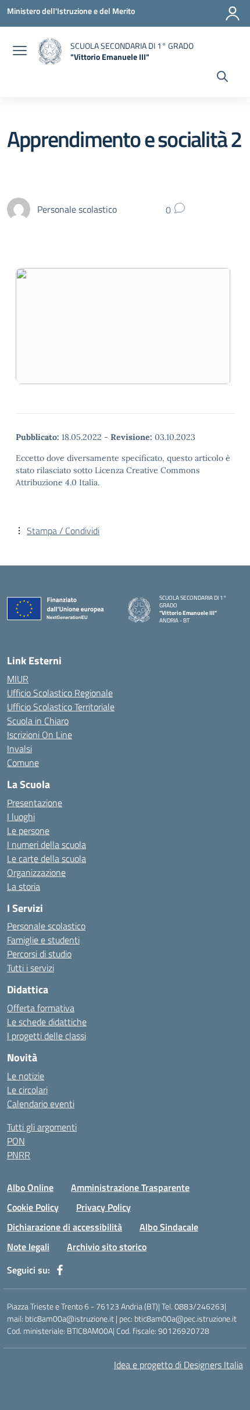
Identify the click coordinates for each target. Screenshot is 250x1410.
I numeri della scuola (46, 844)
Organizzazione (36, 872)
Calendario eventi (40, 1104)
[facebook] (60, 1270)
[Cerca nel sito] (222, 77)
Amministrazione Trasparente (130, 1187)
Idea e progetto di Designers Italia (178, 1365)
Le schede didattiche (47, 1022)
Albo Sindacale (169, 1227)
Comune (23, 763)
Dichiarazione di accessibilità (64, 1227)
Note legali (28, 1247)
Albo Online (30, 1187)
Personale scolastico (46, 926)
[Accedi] (232, 13)
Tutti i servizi (30, 968)
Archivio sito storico (107, 1247)
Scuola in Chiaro (38, 721)
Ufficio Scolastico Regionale (60, 693)
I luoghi (21, 817)
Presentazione (34, 803)
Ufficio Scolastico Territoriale (61, 707)
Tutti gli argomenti (42, 1127)
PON (16, 1141)
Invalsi (19, 749)
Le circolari (27, 1090)
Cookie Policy (33, 1207)
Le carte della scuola (46, 858)
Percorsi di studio (39, 954)
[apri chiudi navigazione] (20, 52)
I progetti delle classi (46, 1036)
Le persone (28, 831)
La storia (23, 886)
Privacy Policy (103, 1207)
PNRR (18, 1155)
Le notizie (25, 1076)
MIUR (17, 679)
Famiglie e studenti (43, 940)
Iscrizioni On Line (39, 735)
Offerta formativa (40, 1008)
